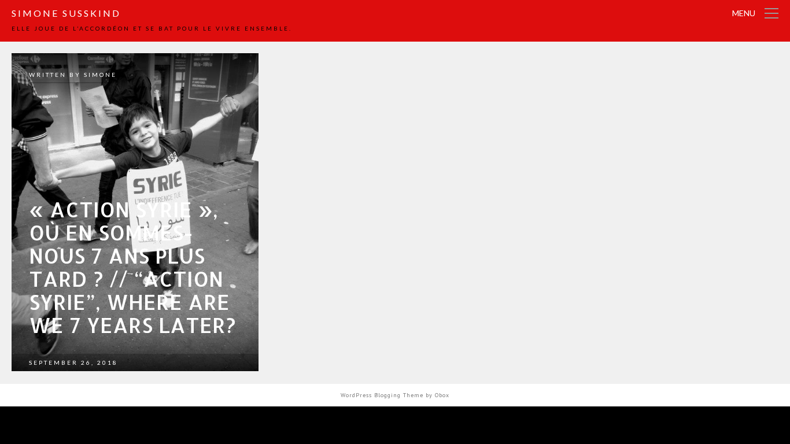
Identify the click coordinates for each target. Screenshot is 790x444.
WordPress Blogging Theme (382, 395)
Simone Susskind (66, 13)
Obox (442, 395)
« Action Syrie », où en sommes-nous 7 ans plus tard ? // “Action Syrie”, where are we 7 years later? (132, 267)
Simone (100, 74)
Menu (743, 13)
